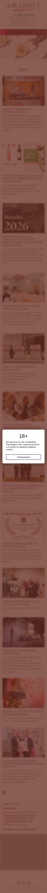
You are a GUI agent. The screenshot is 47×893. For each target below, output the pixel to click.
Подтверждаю (23, 457)
